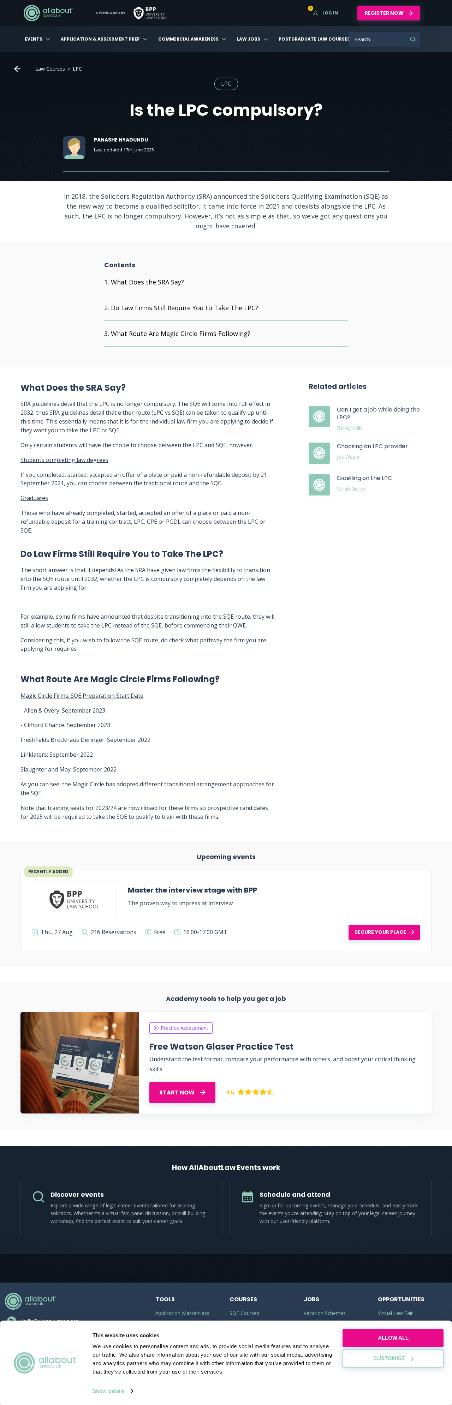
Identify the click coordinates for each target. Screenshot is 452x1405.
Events (33, 39)
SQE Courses (244, 1313)
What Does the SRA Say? (147, 282)
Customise (389, 1358)
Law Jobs (248, 39)
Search (412, 39)
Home (17, 69)
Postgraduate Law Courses (314, 39)
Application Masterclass (182, 1313)
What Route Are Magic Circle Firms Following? (180, 333)
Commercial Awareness (188, 39)
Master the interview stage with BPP (192, 890)
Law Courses (50, 68)
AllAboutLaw (48, 13)
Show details (109, 1391)
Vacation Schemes (325, 1313)
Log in (325, 13)
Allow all (393, 1338)
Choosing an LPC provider (372, 446)
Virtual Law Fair (395, 1313)
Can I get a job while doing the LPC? (378, 413)
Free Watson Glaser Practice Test (221, 1046)
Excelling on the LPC (364, 478)
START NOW (177, 1092)
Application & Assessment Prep (100, 39)
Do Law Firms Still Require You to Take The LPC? (184, 308)
